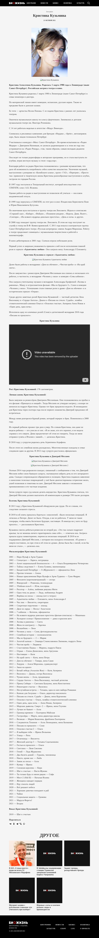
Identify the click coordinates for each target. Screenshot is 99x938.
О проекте (85, 928)
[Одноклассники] (13, 823)
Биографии (31, 3)
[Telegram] (17, 823)
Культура (80, 3)
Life (73, 928)
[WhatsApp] (24, 823)
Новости (44, 3)
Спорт (63, 928)
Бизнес (56, 3)
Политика (68, 3)
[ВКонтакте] (10, 823)
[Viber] (20, 823)
